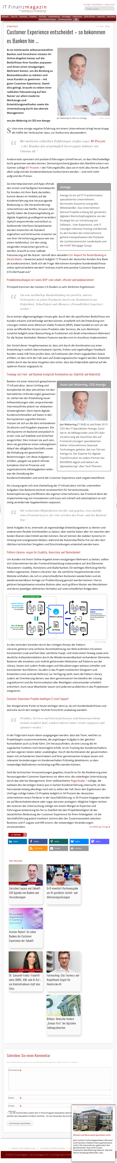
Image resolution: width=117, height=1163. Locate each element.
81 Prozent (32, 167)
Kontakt (86, 4)
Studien (33, 16)
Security (101, 16)
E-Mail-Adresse (15, 1108)
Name (15, 1098)
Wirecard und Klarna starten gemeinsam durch (92, 1135)
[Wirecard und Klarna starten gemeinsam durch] (92, 1119)
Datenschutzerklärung (52, 1148)
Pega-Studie (78, 780)
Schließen (114, 1107)
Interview (77, 16)
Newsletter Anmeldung (23, 1148)
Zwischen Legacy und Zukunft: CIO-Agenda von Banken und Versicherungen (25, 892)
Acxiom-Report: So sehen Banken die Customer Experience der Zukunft (22, 936)
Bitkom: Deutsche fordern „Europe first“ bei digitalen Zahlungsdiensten (61, 1023)
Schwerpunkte (65, 19)
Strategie (66, 16)
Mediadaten (97, 4)
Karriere (111, 16)
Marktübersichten (47, 19)
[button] (76, 19)
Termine (23, 16)
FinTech (42, 16)
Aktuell (5, 16)
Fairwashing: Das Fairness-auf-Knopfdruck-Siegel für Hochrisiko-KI (63, 979)
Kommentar (15, 1070)
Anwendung (54, 16)
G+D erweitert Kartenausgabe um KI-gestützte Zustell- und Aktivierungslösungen (62, 892)
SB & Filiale (89, 16)
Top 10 (14, 16)
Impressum (110, 4)
